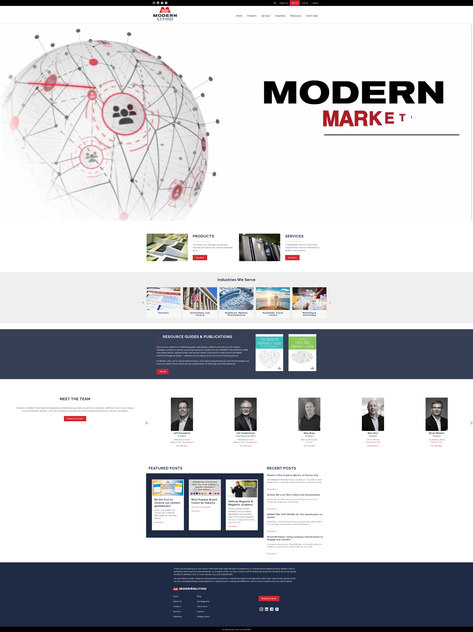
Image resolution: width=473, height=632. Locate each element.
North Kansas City (245, 442)
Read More (158, 522)
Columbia (436, 442)
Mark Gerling (373, 433)
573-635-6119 (373, 446)
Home (239, 15)
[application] (236, 123)
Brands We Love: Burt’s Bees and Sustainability (293, 495)
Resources (295, 15)
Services (265, 15)
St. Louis (181, 442)
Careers (315, 3)
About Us (283, 3)
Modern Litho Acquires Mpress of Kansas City (292, 475)
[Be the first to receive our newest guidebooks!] (168, 487)
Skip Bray (181, 433)
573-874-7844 (436, 446)
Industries (280, 15)
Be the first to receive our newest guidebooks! (167, 502)
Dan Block (437, 433)
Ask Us (295, 3)
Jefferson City (309, 442)
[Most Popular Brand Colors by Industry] (205, 487)
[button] (143, 302)
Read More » (272, 489)
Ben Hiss (245, 433)
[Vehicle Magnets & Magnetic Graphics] (242, 488)
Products (251, 15)
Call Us (305, 3)
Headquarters (379, 442)
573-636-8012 (309, 446)
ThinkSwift (246, 629)
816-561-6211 (245, 446)
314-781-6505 (182, 446)
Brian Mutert (309, 433)
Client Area (312, 15)
